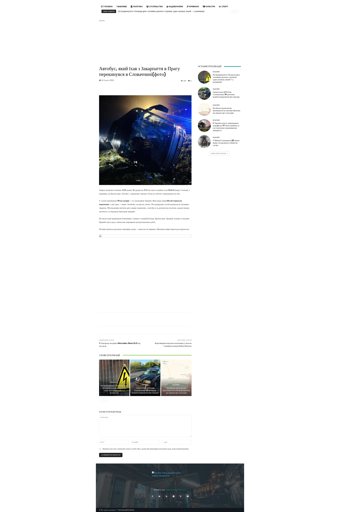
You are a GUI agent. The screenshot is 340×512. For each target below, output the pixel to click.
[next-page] (105, 400)
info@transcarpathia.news (175, 490)
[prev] (232, 11)
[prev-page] (100, 400)
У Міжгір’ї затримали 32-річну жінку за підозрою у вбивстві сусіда (226, 142)
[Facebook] (152, 496)
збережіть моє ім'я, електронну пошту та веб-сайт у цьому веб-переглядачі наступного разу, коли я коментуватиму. (145, 449)
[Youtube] (187, 496)
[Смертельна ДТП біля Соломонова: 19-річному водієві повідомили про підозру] (145, 378)
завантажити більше (218, 153)
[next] (237, 11)
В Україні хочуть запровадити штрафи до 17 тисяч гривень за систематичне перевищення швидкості (226, 127)
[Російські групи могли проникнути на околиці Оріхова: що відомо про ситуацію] (176, 378)
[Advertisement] (170, 41)
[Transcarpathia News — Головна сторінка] (170, 477)
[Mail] (159, 496)
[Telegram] (173, 496)
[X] (180, 496)
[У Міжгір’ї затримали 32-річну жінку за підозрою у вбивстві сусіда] (204, 141)
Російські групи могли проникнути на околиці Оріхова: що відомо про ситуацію (176, 390)
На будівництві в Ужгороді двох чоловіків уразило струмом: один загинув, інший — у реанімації (161, 11)
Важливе (113, 382)
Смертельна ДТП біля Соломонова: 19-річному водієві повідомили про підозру (145, 390)
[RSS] (166, 496)
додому (102, 20)
